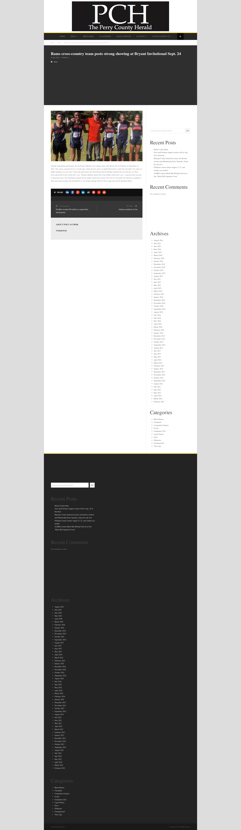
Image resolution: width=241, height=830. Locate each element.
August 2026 (158, 240)
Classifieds (105, 36)
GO (187, 130)
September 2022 (159, 380)
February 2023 (159, 366)
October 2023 (158, 342)
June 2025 (157, 282)
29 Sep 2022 (55, 57)
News (73, 36)
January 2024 (158, 333)
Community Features (161, 425)
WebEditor (65, 57)
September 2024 (159, 309)
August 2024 (158, 312)
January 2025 (158, 297)
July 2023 (157, 351)
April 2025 (158, 288)
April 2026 (158, 252)
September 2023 (159, 345)
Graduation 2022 (160, 431)
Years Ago (157, 446)
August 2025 (158, 276)
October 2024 (158, 306)
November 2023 (159, 339)
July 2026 (157, 243)
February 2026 (159, 258)
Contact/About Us (161, 36)
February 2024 (159, 330)
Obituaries (88, 36)
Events (156, 428)
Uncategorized (159, 443)
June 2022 (157, 390)
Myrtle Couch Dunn (161, 149)
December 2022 (159, 372)
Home (62, 36)
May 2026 (157, 249)
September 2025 (159, 273)
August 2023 (158, 348)
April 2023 (158, 360)
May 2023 (157, 357)
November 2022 (159, 375)
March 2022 (158, 398)
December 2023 (159, 336)
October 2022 (158, 378)
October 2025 (158, 270)
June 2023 (157, 354)
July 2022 (157, 387)
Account (140, 36)
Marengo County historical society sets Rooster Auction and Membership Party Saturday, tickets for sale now (171, 161)
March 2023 (158, 363)
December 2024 (159, 300)
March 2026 (158, 255)
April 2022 (158, 395)
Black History (159, 419)
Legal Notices (124, 36)
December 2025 (159, 264)
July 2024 (157, 315)
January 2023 (158, 369)
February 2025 (159, 294)
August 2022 (158, 383)
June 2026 (157, 246)
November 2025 (159, 267)
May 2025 (157, 285)
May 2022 (157, 393)
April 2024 (158, 324)
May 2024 (157, 321)
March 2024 (158, 327)
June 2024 (157, 318)
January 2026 (158, 261)
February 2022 (159, 401)
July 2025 (157, 279)
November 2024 (159, 303)
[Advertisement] (120, 81)
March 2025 (158, 291)
